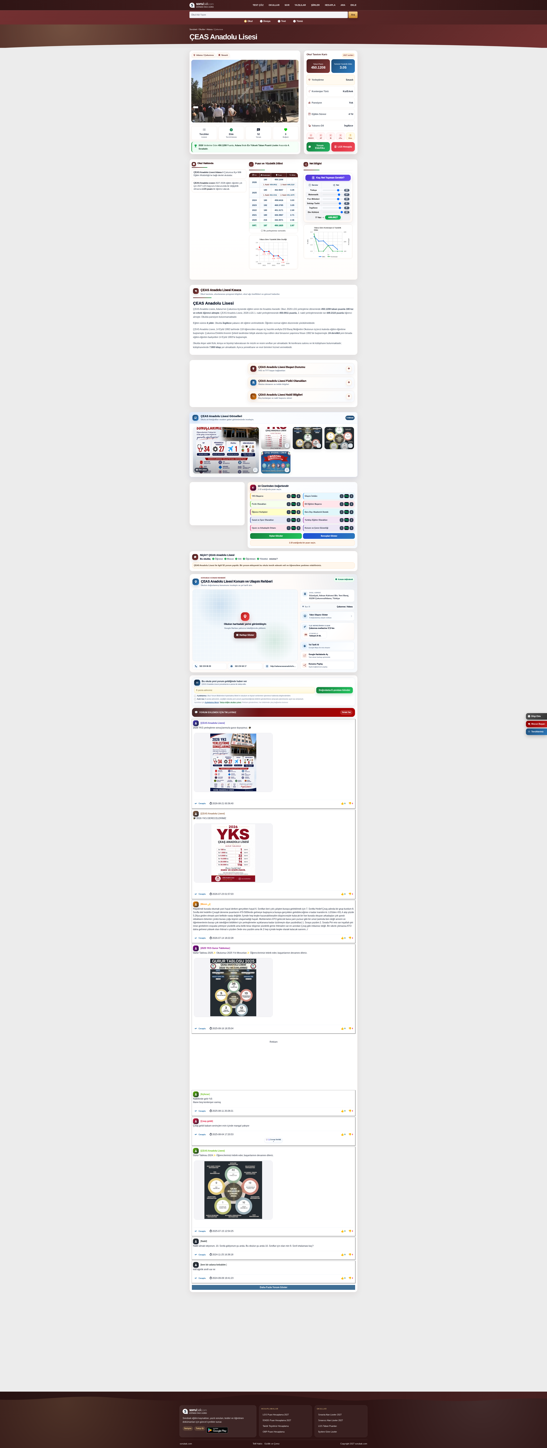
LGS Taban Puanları (327, 1426)
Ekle (353, 5)
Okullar (274, 5)
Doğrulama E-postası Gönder (334, 690)
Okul (250, 21)
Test (283, 21)
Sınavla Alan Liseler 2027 (330, 1415)
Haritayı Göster (246, 635)
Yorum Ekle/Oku (320, 146)
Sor (287, 5)
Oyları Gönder (276, 536)
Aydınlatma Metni (212, 702)
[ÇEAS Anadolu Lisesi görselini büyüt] (276, 438)
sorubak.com (186, 1443)
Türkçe (313, 190)
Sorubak (193, 29)
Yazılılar (300, 5)
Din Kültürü (313, 212)
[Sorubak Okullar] (201, 5)
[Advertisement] (219, 217)
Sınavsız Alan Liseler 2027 (330, 1420)
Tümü (300, 21)
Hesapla (330, 5)
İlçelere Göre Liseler (327, 1432)
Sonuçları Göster (329, 536)
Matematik (313, 195)
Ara (343, 5)
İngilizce (313, 208)
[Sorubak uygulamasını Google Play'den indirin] (217, 1430)
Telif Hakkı (257, 1443)
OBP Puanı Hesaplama (273, 1432)
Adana (210, 29)
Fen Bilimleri (313, 199)
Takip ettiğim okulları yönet (230, 702)
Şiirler (315, 5)
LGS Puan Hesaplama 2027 (276, 1415)
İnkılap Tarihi (313, 203)
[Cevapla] (200, 803)
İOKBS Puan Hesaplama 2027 (277, 1420)
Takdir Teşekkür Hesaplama (276, 1426)
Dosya (266, 21)
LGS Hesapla (345, 146)
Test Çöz (258, 5)
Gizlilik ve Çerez (272, 1443)
